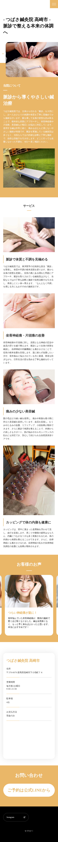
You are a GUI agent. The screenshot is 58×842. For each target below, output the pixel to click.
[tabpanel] (32, 59)
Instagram (10, 817)
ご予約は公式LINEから (29, 790)
